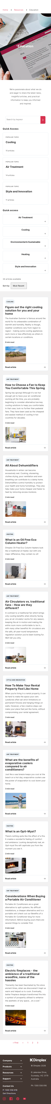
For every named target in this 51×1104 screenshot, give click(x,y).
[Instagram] (4, 1098)
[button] (13, 1061)
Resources (18, 10)
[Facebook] (10, 1098)
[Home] (38, 1060)
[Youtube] (24, 1098)
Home (5, 10)
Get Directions (9, 1093)
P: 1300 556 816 (10, 1090)
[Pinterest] (17, 1098)
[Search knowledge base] (42, 120)
